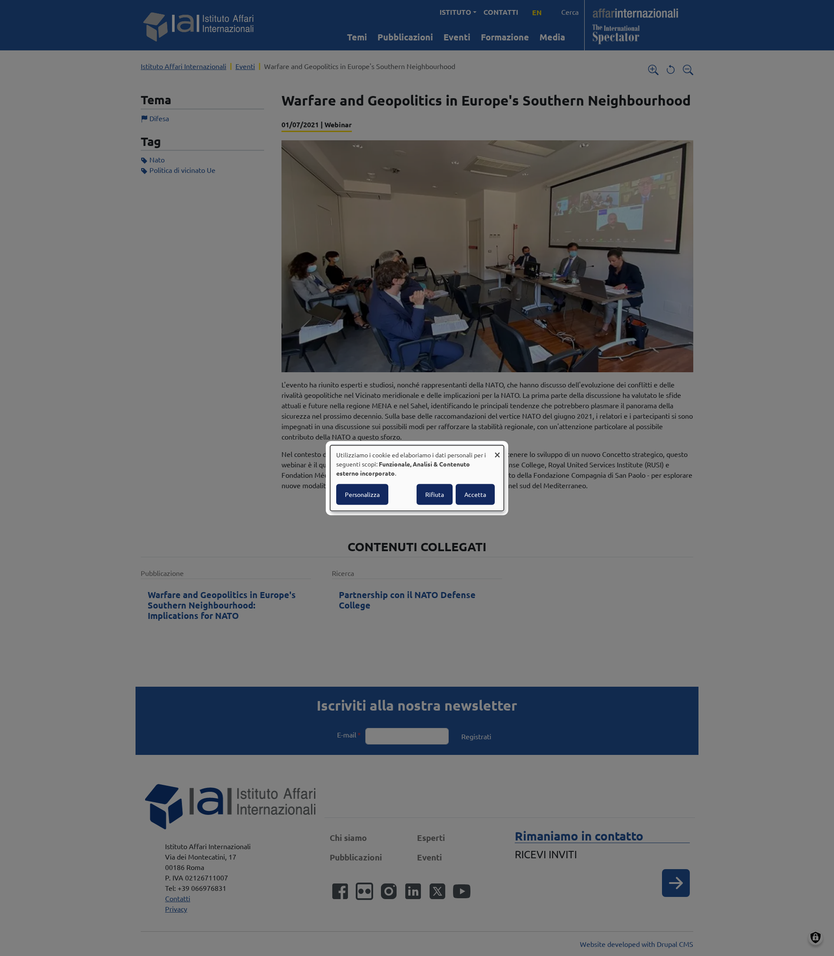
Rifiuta (434, 494)
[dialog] (417, 478)
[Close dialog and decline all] (497, 450)
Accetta (475, 494)
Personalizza (362, 494)
